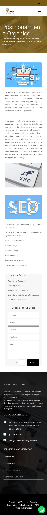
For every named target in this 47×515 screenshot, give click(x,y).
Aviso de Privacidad (23, 508)
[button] (41, 509)
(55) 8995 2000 (16, 435)
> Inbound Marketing (11, 470)
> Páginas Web (9, 463)
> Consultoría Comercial (13, 477)
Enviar (33, 362)
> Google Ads (9, 456)
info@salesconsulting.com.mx (23, 440)
